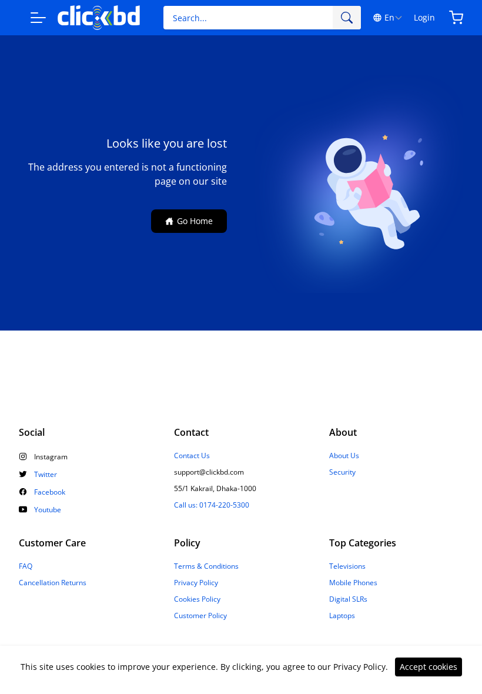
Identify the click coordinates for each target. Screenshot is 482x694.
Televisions (347, 566)
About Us (344, 456)
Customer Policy (200, 615)
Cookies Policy (197, 599)
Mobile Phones (353, 583)
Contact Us (192, 456)
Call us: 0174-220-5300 (211, 505)
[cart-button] (456, 18)
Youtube (47, 510)
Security (342, 472)
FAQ (25, 566)
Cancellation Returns (52, 583)
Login (424, 17)
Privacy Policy (196, 583)
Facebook (49, 492)
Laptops (342, 615)
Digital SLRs (348, 599)
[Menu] (38, 17)
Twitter (45, 474)
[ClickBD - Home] (99, 18)
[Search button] (347, 17)
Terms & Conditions (206, 566)
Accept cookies (428, 666)
